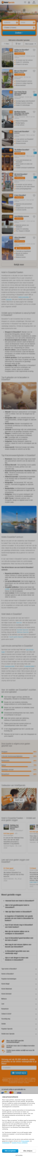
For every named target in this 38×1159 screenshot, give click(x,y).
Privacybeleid (25, 1141)
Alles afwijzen (27, 1151)
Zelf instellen (19, 1155)
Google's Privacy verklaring (19, 1142)
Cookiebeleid (6, 1142)
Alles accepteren (10, 1151)
